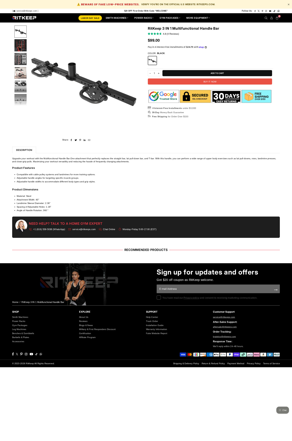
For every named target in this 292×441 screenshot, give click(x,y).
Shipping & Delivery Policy (186, 363)
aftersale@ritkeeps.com (225, 327)
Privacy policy (191, 298)
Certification (85, 333)
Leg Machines (19, 329)
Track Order (152, 321)
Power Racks (18, 321)
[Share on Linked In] (84, 139)
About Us (83, 317)
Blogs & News (86, 325)
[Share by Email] (89, 139)
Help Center (152, 317)
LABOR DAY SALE (90, 18)
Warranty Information (156, 329)
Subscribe (276, 289)
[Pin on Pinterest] (80, 139)
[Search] (266, 18)
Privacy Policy (254, 363)
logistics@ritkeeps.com (224, 336)
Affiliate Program (87, 337)
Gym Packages (19, 325)
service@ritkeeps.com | (27, 11)
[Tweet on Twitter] (76, 139)
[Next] (134, 80)
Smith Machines (20, 317)
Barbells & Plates (20, 337)
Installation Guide (154, 325)
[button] (277, 18)
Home (15, 302)
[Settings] (271, 18)
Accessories (18, 341)
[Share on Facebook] (71, 139)
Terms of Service (271, 363)
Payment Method (235, 363)
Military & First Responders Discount (97, 329)
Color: (156, 53)
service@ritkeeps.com (84, 229)
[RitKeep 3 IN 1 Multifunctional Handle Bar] (20, 32)
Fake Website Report (156, 333)
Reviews (83, 321)
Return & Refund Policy (213, 363)
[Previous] (32, 80)
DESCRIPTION (24, 150)
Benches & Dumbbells (23, 333)
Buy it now (210, 82)
